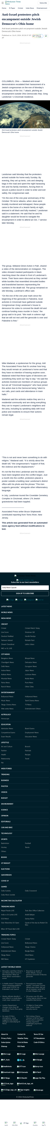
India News (30, 8)
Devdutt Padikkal (7, 648)
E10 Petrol (5, 930)
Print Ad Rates (22, 1054)
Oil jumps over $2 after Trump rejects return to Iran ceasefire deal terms (36, 1009)
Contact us (21, 1046)
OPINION (4, 827)
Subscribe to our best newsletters (25, 591)
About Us (4, 1046)
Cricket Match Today (32, 639)
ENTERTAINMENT (8, 704)
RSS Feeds (21, 1058)
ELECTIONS (5, 880)
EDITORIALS (5, 833)
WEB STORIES (6, 780)
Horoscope (5, 730)
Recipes (27, 766)
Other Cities (29, 698)
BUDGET (4, 809)
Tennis (27, 859)
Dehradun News (31, 674)
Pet (2, 774)
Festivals (28, 762)
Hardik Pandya (30, 648)
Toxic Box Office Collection (34, 922)
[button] (2, 3)
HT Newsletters (39, 1050)
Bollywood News (7, 708)
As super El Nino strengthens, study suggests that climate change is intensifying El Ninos (11, 1031)
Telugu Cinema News (8, 716)
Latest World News (11, 978)
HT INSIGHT (5, 874)
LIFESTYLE (5, 754)
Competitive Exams (8, 744)
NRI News (4, 970)
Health (3, 766)
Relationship (5, 770)
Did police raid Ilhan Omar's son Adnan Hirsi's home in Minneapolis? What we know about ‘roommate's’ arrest (12, 986)
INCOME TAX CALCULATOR (11, 912)
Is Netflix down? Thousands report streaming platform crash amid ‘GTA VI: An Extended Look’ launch (12, 997)
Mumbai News (6, 690)
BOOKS (4, 869)
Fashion (4, 762)
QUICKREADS (6, 886)
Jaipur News (29, 682)
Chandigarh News (7, 674)
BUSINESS (5, 792)
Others (3, 863)
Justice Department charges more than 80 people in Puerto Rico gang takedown (12, 1019)
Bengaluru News (7, 670)
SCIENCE (4, 821)
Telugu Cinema (30, 958)
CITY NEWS (5, 666)
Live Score (4, 643)
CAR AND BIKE (6, 839)
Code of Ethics (39, 1054)
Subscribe (43, 3)
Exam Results (6, 748)
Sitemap (4, 1058)
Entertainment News (8, 962)
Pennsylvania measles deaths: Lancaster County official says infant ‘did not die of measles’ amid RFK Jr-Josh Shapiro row (35, 998)
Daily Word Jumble (8, 906)
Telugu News (5, 966)
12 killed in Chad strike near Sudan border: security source (34, 1018)
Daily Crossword (31, 902)
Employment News (32, 744)
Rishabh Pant (29, 652)
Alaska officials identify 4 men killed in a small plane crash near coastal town (12, 1009)
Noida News (29, 690)
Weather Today (22, 1050)
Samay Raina (29, 930)
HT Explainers (30, 970)
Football (28, 855)
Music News (5, 712)
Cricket (20, 8)
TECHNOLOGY (6, 845)
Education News (31, 748)
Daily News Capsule (9, 597)
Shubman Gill (30, 643)
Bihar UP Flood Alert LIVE (10, 940)
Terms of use (38, 1046)
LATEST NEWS (6, 618)
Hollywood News (31, 708)
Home (4, 8)
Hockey (4, 859)
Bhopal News (30, 670)
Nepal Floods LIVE (7, 922)
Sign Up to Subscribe (25, 603)
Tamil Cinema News (32, 712)
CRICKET (4, 635)
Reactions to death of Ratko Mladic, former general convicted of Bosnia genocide (36, 985)
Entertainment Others (33, 720)
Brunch (27, 758)
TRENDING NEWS (8, 918)
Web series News (7, 720)
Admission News (7, 740)
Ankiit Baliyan (30, 926)
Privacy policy (6, 1050)
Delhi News (5, 678)
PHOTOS (4, 798)
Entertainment (42, 8)
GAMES (4, 898)
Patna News (5, 694)
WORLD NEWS (7, 624)
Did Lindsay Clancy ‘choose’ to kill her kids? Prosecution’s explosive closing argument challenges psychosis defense (34, 1032)
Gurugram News (31, 678)
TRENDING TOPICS (8, 946)
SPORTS (4, 851)
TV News (28, 716)
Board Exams (29, 740)
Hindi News (29, 966)
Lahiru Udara (29, 656)
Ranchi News (6, 698)
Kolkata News (6, 686)
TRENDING (5, 786)
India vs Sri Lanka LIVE (9, 926)
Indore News (5, 682)
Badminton (5, 855)
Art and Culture (6, 758)
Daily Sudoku (6, 902)
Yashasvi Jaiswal (7, 652)
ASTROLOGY (6, 726)
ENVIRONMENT (7, 815)
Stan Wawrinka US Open (10, 934)
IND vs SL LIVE (6, 660)
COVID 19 (5, 892)
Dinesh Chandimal (7, 656)
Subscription (5, 1054)
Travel (27, 770)
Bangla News (29, 962)
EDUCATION (6, 736)
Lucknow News (30, 686)
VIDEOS (4, 803)
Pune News (29, 694)
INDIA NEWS (6, 630)
